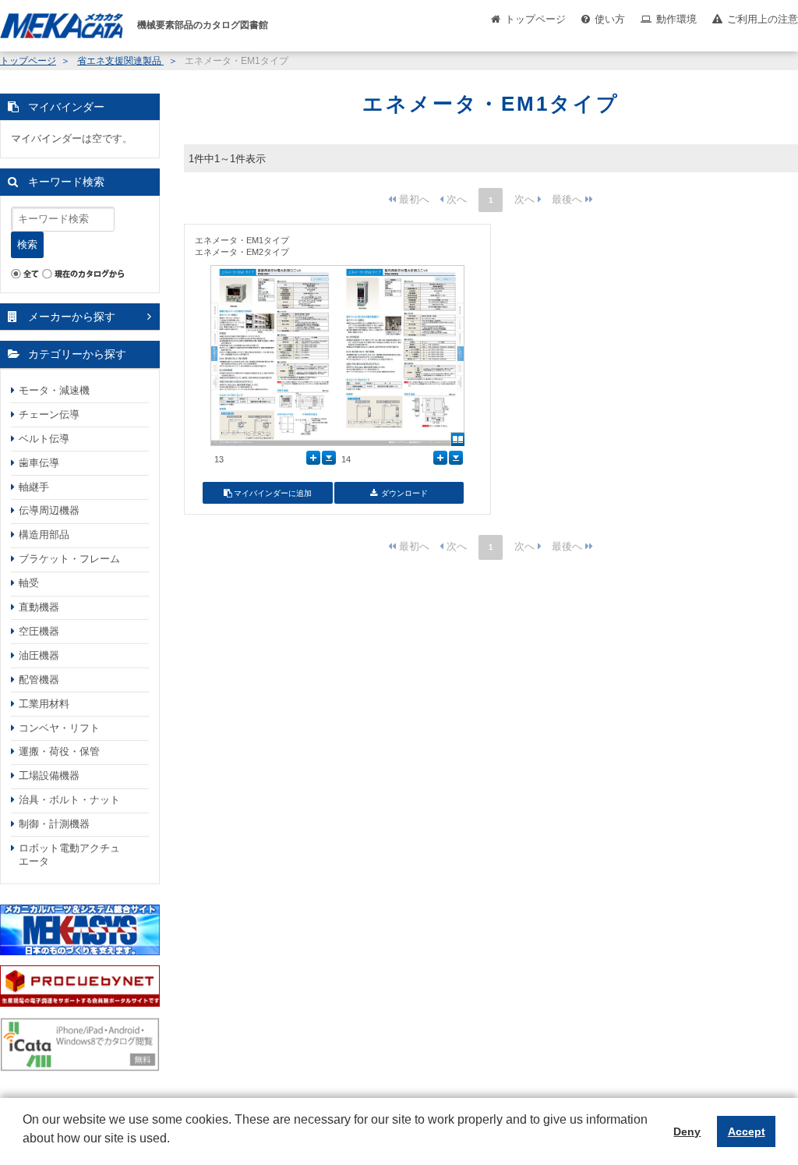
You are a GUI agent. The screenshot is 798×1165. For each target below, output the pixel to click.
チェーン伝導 (49, 414)
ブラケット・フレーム (69, 559)
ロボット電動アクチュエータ (69, 854)
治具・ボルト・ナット (69, 800)
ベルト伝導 (44, 438)
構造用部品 (44, 534)
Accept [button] (746, 1131)
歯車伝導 (39, 463)
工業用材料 (44, 704)
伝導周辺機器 (49, 510)
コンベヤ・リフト (59, 728)
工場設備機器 (49, 775)
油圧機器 (39, 655)
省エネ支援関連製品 (120, 60)
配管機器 (39, 679)
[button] (25, 1150)
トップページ (535, 19)
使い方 (610, 19)
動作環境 (676, 19)
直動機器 (39, 607)
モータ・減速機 (54, 390)
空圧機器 (39, 631)
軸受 (29, 583)
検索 (27, 244)
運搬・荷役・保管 (59, 751)
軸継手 (34, 487)
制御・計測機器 (54, 824)
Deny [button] (687, 1131)
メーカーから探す (71, 316)
